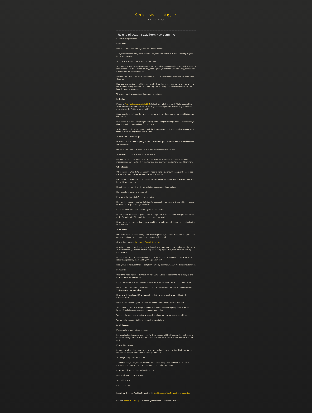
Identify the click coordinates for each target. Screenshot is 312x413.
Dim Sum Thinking (131, 401)
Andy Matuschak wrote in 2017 (137, 104)
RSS (178, 401)
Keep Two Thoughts (156, 14)
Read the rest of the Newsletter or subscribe (172, 393)
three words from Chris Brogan (147, 242)
